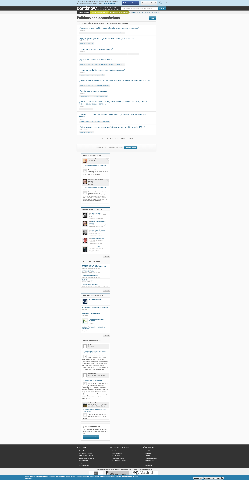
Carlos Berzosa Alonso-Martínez (97, 222)
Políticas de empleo (137, 12)
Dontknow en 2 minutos (85, 453)
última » (130, 138)
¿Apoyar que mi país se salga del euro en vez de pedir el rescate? (107, 38)
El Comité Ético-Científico (119, 460)
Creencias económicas (102, 85)
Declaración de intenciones (86, 458)
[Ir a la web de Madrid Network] (145, 474)
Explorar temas (83, 12)
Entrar (160, 3)
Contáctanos (149, 465)
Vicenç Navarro (96, 213)
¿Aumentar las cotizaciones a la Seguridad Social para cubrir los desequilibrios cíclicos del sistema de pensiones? (113, 102)
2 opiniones (82, 83)
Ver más (106, 256)
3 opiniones (82, 30)
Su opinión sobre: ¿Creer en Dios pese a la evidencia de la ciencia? (94, 352)
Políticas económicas (150, 12)
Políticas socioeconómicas (119, 12)
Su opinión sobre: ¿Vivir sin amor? (92, 380)
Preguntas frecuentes (85, 463)
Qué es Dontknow (84, 451)
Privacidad (148, 455)
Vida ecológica (133, 54)
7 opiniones (82, 51)
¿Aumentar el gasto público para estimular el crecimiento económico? (109, 27)
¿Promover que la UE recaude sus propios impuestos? (102, 69)
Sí (85, 171)
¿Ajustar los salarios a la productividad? (96, 59)
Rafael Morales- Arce (97, 238)
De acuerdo (198, 478)
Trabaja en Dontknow (151, 463)
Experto (114, 451)
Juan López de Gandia (98, 230)
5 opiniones (82, 62)
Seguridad (148, 453)
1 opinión (81, 106)
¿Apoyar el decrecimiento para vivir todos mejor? (94, 166)
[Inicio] (88, 8)
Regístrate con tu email (149, 3)
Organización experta (118, 458)
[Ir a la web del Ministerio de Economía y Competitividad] (117, 474)
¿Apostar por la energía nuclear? (93, 90)
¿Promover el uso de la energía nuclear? (96, 48)
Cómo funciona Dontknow (86, 455)
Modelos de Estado (101, 33)
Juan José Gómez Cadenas (99, 247)
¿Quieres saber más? (91, 437)
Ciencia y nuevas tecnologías (103, 54)
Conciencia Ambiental (120, 54)
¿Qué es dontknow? (110, 3)
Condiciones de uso (151, 451)
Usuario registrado (117, 453)
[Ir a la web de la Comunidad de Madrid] (96, 474)
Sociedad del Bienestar (102, 122)
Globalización (99, 75)
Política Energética (86, 54)
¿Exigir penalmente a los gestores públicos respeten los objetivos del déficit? (112, 127)
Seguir (153, 18)
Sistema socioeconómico (99, 12)
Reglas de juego (83, 460)
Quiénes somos (150, 460)
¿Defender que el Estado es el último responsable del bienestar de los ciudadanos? (114, 80)
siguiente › (123, 138)
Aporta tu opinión (83, 40)
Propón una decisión (130, 147)
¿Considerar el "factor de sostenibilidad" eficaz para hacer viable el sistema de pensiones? (113, 115)
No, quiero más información (213, 478)
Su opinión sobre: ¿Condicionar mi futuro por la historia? (94, 410)
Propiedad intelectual (151, 458)
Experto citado (116, 455)
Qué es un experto (84, 465)
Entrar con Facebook (131, 3)
